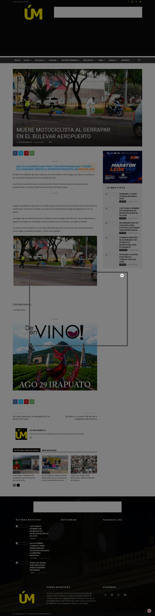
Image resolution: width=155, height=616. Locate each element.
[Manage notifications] (149, 611)
